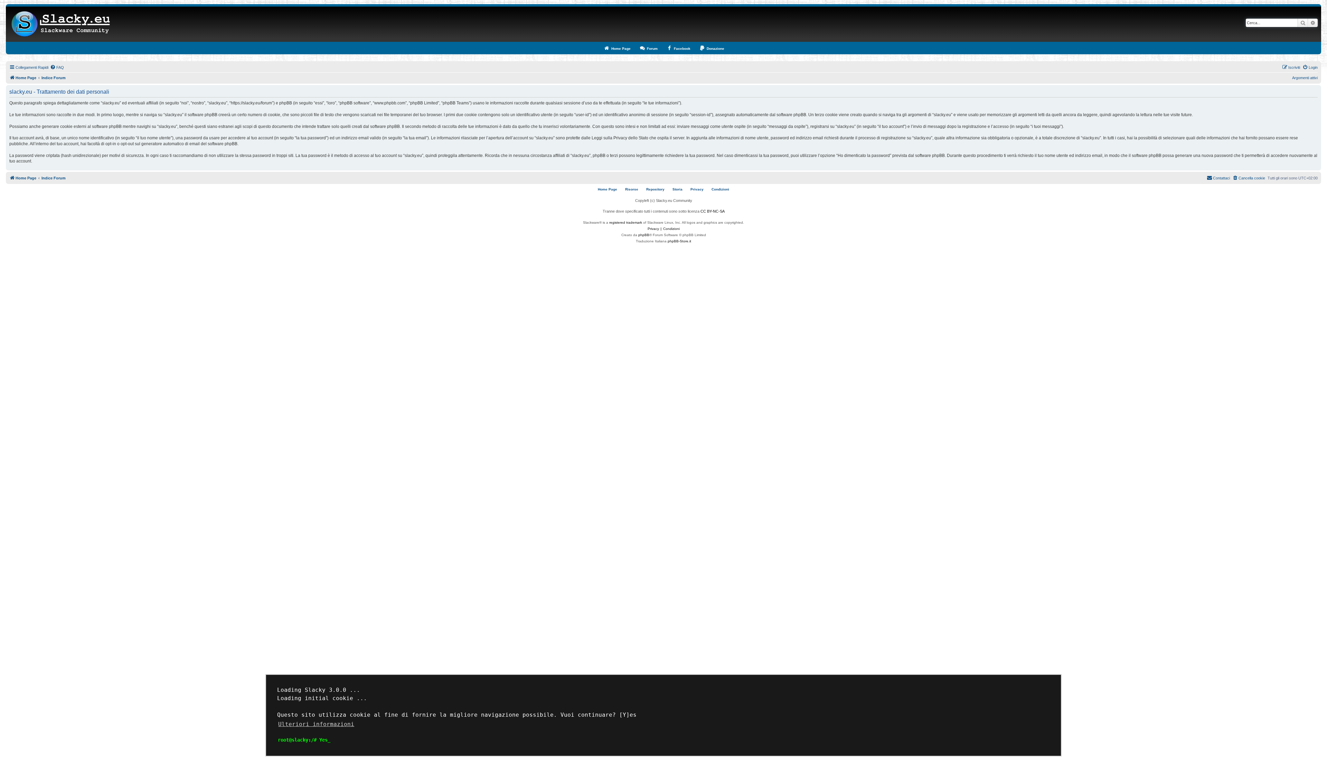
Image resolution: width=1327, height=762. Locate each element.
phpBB (643, 235)
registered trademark (625, 222)
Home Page (607, 189)
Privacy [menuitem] (697, 189)
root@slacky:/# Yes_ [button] (304, 740)
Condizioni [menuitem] (720, 189)
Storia (677, 189)
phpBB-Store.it (679, 241)
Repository (655, 189)
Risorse (631, 189)
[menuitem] (57, 67)
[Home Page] (61, 24)
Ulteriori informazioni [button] (316, 724)
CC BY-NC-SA (712, 211)
